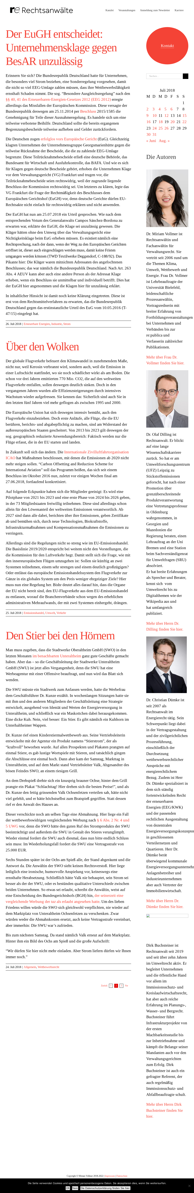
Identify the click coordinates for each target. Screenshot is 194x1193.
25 (161, 128)
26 (166, 128)
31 (155, 134)
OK (68, 1188)
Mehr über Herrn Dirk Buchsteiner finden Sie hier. (164, 1110)
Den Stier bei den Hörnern (60, 635)
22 (184, 121)
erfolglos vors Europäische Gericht (69, 139)
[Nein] (189, 1186)
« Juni (151, 140)
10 (155, 115)
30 (148, 134)
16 (148, 121)
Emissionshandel (34, 612)
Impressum (110, 1176)
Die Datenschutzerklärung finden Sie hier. (105, 1188)
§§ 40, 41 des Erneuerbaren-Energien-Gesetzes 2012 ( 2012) (58, 99)
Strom (66, 324)
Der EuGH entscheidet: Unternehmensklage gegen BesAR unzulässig (61, 47)
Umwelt (50, 612)
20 (173, 121)
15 (184, 115)
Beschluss (88, 111)
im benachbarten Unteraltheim (57, 656)
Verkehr (61, 612)
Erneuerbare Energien (37, 324)
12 (166, 115)
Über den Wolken (42, 346)
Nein (75, 1188)
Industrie (56, 324)
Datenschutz (121, 1176)
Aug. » (164, 140)
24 (155, 128)
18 (161, 121)
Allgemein (30, 967)
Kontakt (167, 45)
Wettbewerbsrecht (48, 967)
